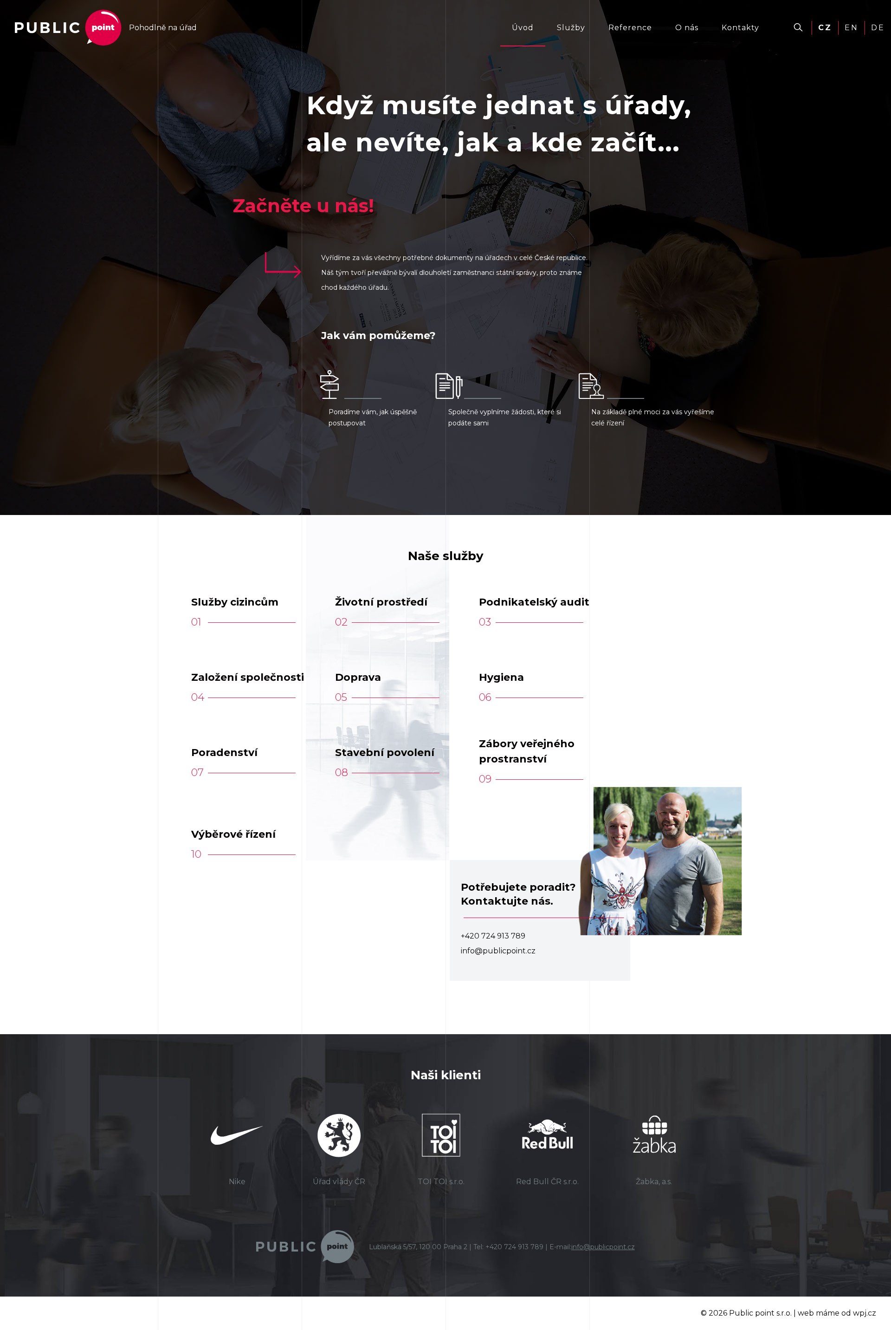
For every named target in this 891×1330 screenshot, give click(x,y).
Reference (630, 27)
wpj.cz (864, 1313)
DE (878, 27)
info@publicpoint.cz (603, 1247)
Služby (571, 27)
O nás (686, 27)
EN (852, 27)
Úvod (523, 27)
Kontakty (740, 27)
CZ (825, 27)
